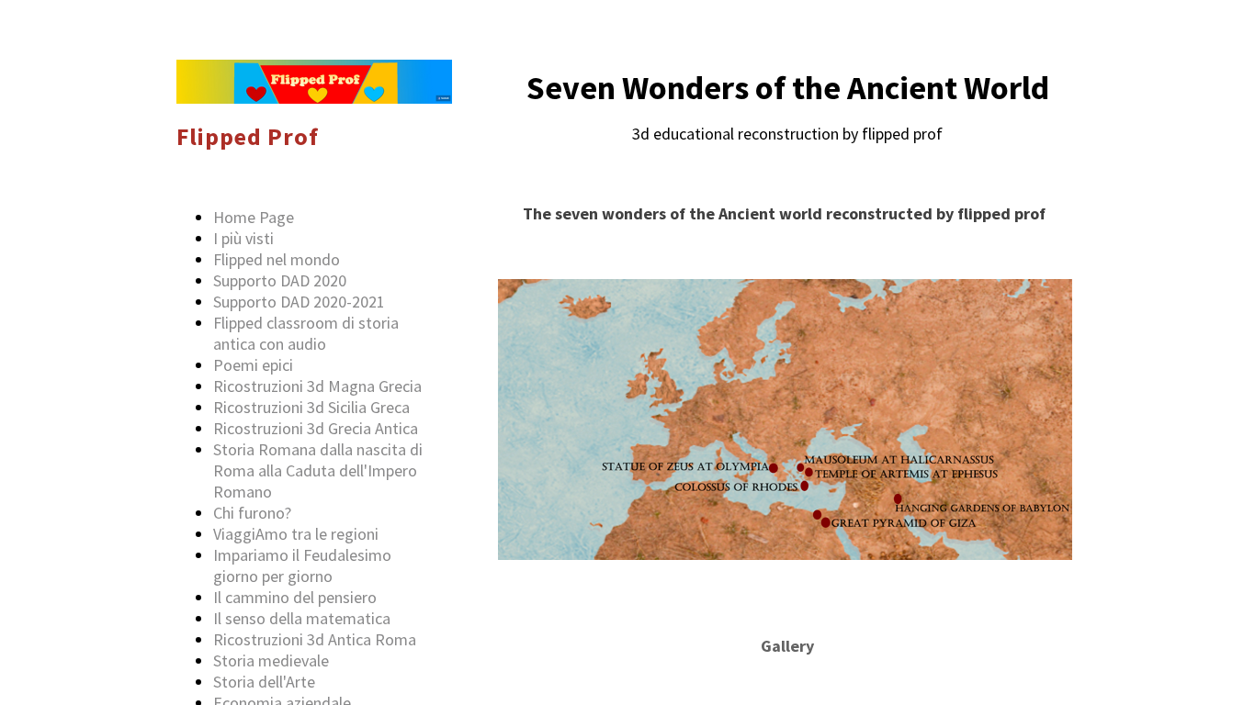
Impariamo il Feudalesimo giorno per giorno (302, 565)
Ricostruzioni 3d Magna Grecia (317, 386)
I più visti (243, 238)
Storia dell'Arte (264, 681)
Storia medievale (271, 660)
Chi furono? (252, 512)
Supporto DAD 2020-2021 (299, 301)
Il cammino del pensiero (295, 597)
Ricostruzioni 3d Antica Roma (314, 639)
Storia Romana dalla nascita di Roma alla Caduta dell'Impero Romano (318, 470)
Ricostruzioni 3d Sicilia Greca (311, 407)
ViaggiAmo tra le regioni (296, 533)
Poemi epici (253, 364)
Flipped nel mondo (276, 259)
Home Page (253, 217)
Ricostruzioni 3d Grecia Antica (315, 428)
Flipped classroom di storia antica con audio (306, 333)
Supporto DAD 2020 (279, 280)
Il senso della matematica (301, 618)
